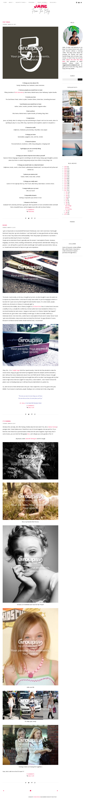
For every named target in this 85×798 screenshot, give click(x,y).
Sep (67, 195)
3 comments (30, 405)
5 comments (30, 209)
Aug (67, 197)
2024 (65, 168)
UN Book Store (37, 306)
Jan (67, 212)
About (11, 2)
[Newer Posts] (3, 790)
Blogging (53, 2)
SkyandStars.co (36, 796)
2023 (65, 170)
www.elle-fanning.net (31, 438)
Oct (67, 194)
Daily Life (31, 407)
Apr (67, 202)
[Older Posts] (57, 790)
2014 (65, 185)
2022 (65, 171)
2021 (65, 173)
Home (5, 2)
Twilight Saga (15, 370)
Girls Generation (19, 92)
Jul (66, 199)
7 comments (30, 774)
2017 (65, 180)
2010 (65, 214)
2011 (65, 190)
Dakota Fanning (52, 427)
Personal (31, 2)
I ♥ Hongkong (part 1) (72, 114)
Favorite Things (20, 2)
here (28, 434)
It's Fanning (7, 421)
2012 (65, 188)
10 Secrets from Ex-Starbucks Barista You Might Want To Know (72, 98)
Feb (67, 211)
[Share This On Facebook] (26, 218)
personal (31, 211)
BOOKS (5, 225)
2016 (65, 182)
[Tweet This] (28, 218)
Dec (67, 192)
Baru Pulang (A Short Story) (72, 147)
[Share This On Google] (35, 218)
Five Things (6, 22)
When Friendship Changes (72, 131)
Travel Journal (42, 2)
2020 (65, 175)
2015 (65, 183)
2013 (65, 187)
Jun (67, 200)
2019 (65, 177)
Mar (67, 204)
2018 (65, 178)
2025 (65, 166)
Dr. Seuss (22, 403)
